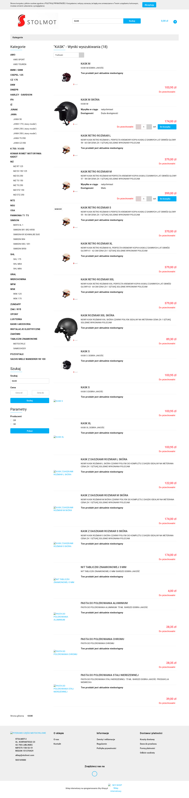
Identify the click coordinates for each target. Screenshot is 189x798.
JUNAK (14, 109)
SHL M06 (17, 268)
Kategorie (18, 37)
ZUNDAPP (15, 304)
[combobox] (69, 55)
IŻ (11, 104)
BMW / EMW (16, 70)
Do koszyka (165, 127)
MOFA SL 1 (18, 225)
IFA (12, 99)
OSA (12, 210)
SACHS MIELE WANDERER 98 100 (27, 359)
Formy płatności (147, 748)
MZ (12, 161)
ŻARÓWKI (15, 334)
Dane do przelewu (148, 744)
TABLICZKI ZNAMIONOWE (24, 339)
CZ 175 (14, 79)
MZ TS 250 (18, 185)
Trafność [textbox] (59, 55)
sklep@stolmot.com (24, 755)
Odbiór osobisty (147, 753)
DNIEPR (14, 89)
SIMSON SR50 (19, 248)
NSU (12, 205)
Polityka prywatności (106, 748)
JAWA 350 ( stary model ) (24, 133)
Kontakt (57, 744)
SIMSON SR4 (19, 239)
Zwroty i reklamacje (106, 739)
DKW (12, 85)
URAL (13, 274)
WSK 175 (17, 298)
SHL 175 (17, 259)
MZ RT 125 (18, 166)
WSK (13, 289)
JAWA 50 (17, 119)
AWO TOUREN (19, 64)
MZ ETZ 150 (18, 190)
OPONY (14, 314)
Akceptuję (149, 5)
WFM (13, 284)
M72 (12, 200)
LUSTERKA (16, 319)
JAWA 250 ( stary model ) (24, 128)
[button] (59, 733)
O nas (56, 739)
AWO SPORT (19, 59)
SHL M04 (17, 264)
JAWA (13, 114)
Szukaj (30, 400)
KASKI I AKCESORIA (20, 324)
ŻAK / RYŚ (15, 309)
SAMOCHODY (19, 348)
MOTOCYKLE (19, 344)
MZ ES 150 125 (20, 171)
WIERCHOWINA (18, 279)
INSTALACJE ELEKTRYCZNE (25, 329)
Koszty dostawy (147, 739)
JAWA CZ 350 (19, 143)
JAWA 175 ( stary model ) (24, 124)
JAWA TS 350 (19, 138)
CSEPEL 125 (16, 75)
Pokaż (30, 431)
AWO (13, 54)
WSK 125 (17, 294)
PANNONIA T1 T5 (19, 215)
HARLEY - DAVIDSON (21, 94)
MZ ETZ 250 (18, 195)
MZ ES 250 (18, 176)
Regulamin (102, 744)
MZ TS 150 (18, 180)
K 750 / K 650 (17, 148)
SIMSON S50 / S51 (21, 244)
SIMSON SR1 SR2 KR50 (24, 229)
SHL (12, 254)
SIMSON (15, 220)
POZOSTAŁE (17, 354)
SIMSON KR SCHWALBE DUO (26, 234)
